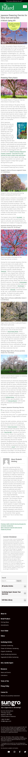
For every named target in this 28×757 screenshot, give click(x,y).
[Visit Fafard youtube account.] (9, 752)
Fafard (11, 151)
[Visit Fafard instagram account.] (14, 752)
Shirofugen (21, 286)
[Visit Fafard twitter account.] (25, 752)
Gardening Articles (6, 642)
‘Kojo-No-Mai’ (8, 432)
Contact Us (4, 692)
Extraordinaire (12, 401)
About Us (3, 614)
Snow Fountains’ (12, 427)
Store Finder (4, 631)
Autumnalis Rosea (13, 331)
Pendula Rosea (10, 397)
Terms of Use (5, 681)
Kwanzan (3, 271)
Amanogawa (23, 282)
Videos (3, 636)
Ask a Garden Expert (7, 663)
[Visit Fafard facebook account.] (19, 752)
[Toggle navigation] (25, 6)
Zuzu (13, 447)
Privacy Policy (5, 686)
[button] (14, 586)
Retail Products (5, 619)
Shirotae (12, 289)
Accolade (19, 217)
